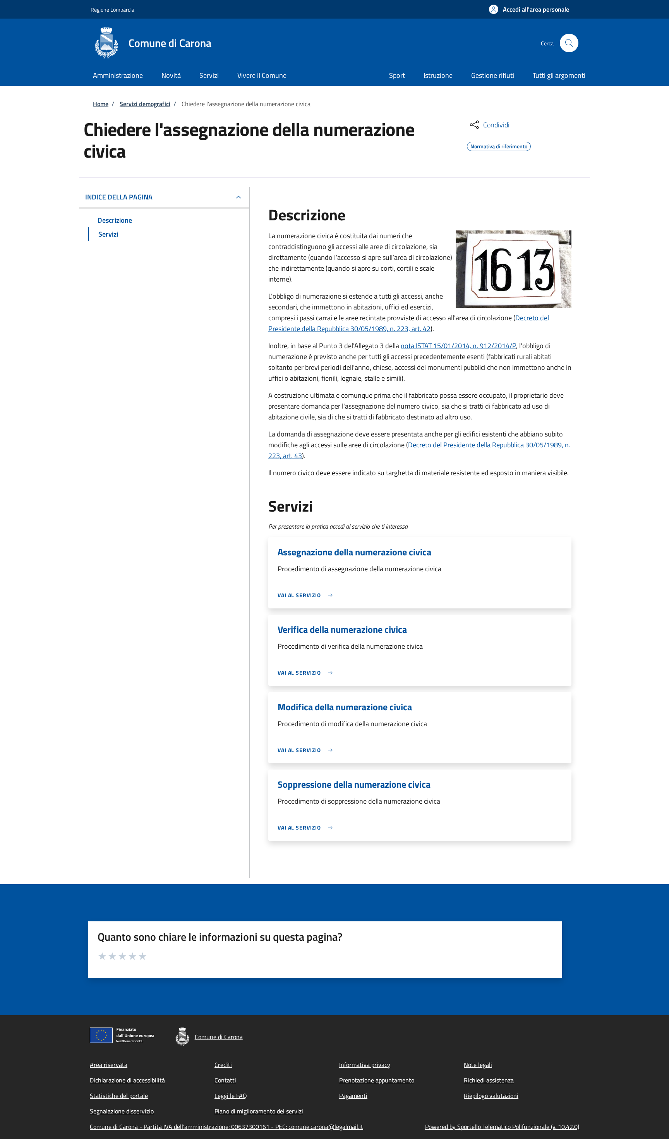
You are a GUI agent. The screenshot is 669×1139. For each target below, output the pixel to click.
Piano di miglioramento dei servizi (258, 1111)
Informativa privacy (364, 1064)
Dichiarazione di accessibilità (127, 1080)
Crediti (223, 1064)
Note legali (478, 1064)
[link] (307, 595)
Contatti (225, 1080)
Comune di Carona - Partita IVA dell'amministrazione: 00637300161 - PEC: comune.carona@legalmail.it (226, 1126)
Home (100, 103)
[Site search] (569, 43)
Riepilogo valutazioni (491, 1095)
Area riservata (108, 1064)
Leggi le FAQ (230, 1095)
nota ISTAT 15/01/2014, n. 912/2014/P (458, 345)
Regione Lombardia (112, 9)
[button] (529, 9)
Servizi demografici (145, 103)
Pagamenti (353, 1095)
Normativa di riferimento (498, 145)
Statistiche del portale (119, 1095)
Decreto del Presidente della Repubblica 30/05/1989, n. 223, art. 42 (408, 323)
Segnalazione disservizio (122, 1111)
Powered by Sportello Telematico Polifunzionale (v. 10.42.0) (502, 1126)
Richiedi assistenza (489, 1080)
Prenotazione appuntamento (376, 1080)
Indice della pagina (119, 197)
